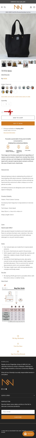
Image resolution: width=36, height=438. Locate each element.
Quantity (4, 100)
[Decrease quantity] (2, 104)
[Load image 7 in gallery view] (18, 36)
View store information (9, 132)
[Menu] (2, 7)
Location (29, 2)
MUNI (5, 78)
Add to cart (18, 118)
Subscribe (18, 417)
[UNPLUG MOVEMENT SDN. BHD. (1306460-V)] (18, 7)
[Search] (5, 7)
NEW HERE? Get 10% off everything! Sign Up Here (15, 96)
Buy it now (18, 123)
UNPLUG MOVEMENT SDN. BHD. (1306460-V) (16, 430)
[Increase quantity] (9, 104)
